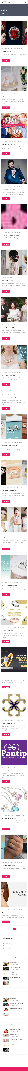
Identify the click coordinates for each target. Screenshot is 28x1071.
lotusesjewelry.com (14, 1068)
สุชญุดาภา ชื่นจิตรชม (8, 48)
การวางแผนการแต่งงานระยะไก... (10, 235)
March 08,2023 (18, 487)
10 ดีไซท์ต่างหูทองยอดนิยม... (9, 912)
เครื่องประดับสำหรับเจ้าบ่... (8, 189)
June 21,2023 (18, 186)
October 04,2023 (19, 720)
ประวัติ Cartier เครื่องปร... (16, 977)
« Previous (4, 929)
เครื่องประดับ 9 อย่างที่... (8, 97)
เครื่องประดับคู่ (7, 943)
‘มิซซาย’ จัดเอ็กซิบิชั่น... (15, 967)
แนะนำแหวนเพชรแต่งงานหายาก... (11, 678)
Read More (6, 60)
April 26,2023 (18, 372)
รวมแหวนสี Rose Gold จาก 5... (17, 1013)
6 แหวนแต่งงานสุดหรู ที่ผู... (9, 865)
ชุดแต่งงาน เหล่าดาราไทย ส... (16, 1039)
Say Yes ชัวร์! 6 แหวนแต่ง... (9, 630)
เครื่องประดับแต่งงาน (9, 946)
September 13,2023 (19, 815)
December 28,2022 (19, 627)
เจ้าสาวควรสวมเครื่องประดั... (9, 398)
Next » (23, 929)
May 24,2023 (18, 277)
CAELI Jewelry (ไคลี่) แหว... (9, 723)
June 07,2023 (18, 232)
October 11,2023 (19, 675)
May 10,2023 (18, 325)
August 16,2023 (18, 862)
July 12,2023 (18, 141)
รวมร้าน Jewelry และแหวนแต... (10, 585)
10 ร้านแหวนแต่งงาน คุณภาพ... (17, 982)
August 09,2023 (18, 909)
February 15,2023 (19, 535)
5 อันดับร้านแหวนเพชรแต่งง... (9, 490)
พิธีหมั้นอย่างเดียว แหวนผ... (9, 144)
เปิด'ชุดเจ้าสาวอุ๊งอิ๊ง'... (15, 1034)
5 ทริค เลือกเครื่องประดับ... (9, 375)
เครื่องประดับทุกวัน (8, 948)
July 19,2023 (18, 94)
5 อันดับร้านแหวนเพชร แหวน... (10, 445)
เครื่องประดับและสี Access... (9, 51)
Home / (3, 13)
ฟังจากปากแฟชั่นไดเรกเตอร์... (16, 1003)
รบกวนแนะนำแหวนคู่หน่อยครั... (10, 771)
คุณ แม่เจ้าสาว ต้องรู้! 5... (8, 328)
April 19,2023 (18, 395)
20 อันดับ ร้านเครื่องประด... (9, 818)
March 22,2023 (18, 442)
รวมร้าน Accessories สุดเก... (9, 538)
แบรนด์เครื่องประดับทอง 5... (16, 1008)
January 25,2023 (18, 582)
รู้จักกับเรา (12, 972)
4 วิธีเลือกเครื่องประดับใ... (8, 280)
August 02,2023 (18, 48)
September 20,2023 (19, 768)
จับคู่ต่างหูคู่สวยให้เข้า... (15, 962)
